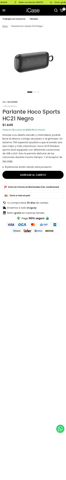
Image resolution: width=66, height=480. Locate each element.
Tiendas (33, 18)
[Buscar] (56, 10)
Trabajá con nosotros (13, 18)
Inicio (5, 26)
